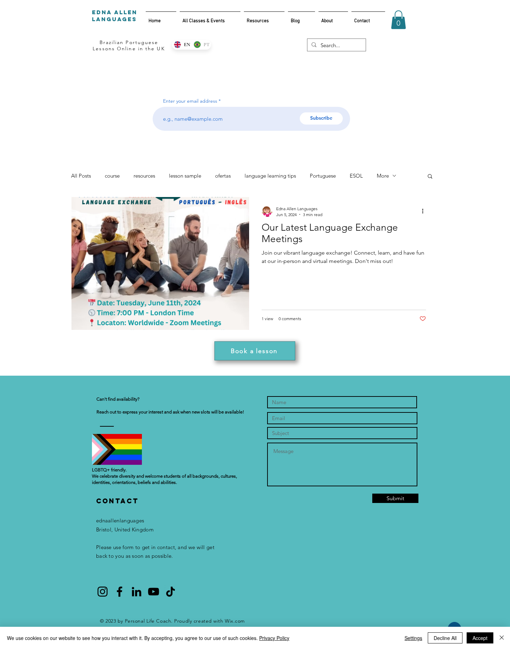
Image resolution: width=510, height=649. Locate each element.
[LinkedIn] (136, 591)
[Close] (502, 637)
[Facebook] (119, 591)
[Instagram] (102, 591)
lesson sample (185, 175)
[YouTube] (153, 591)
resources (144, 175)
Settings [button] (413, 637)
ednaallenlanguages (120, 520)
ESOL (356, 175)
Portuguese (323, 175)
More (383, 175)
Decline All (445, 637)
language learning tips (270, 175)
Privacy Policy (274, 637)
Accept (480, 637)
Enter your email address (190, 101)
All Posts (81, 175)
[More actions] (425, 211)
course (112, 175)
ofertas (223, 175)
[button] (398, 19)
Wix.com (235, 621)
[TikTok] (170, 591)
